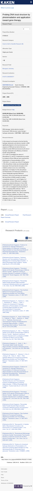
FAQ (2, 474)
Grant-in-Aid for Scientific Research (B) (13, 44)
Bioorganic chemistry (8, 68)
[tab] (17, 230)
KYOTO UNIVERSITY (8, 76)
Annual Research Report (12, 215)
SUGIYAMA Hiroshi (8, 85)
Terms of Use (4, 480)
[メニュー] (31, 2)
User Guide (4, 471)
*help (13, 109)
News (2, 477)
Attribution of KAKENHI (7, 483)
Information (4, 469)
